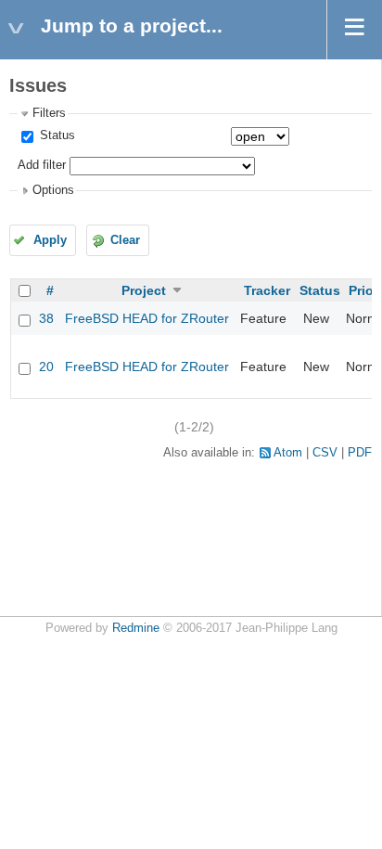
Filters (49, 113)
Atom (288, 452)
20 (46, 366)
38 (46, 318)
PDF (360, 452)
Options (53, 190)
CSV (324, 452)
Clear (125, 240)
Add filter (42, 165)
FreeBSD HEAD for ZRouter (147, 318)
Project (143, 290)
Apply (50, 240)
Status (55, 135)
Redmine (135, 628)
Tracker (267, 290)
